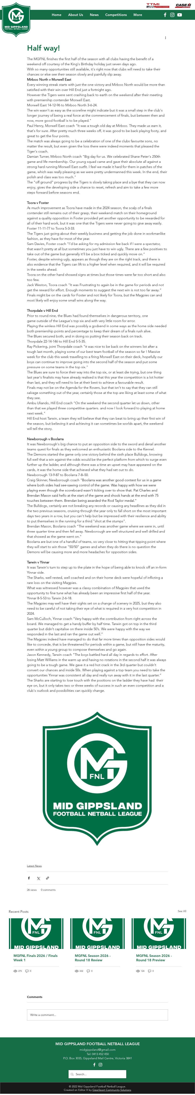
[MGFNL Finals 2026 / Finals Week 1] (36, 933)
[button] (75, 15)
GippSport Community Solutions (111, 1090)
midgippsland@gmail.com (98, 1049)
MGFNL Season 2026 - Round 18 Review (93, 957)
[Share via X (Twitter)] (38, 878)
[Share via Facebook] (29, 878)
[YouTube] (179, 15)
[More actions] (165, 37)
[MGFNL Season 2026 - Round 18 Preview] (159, 933)
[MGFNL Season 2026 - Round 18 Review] (97, 933)
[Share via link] (47, 878)
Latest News (34, 866)
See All (182, 911)
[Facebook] (165, 15)
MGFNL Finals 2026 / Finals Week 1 (36, 957)
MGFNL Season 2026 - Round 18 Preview (154, 957)
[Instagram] (172, 15)
